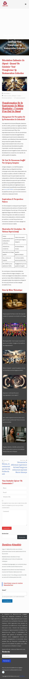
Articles (10, 667)
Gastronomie (7, 95)
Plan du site (5, 667)
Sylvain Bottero (7, 98)
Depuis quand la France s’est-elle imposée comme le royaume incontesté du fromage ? (14, 316)
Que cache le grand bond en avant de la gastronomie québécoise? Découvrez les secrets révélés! (14, 420)
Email (4, 590)
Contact (19, 670)
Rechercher (5, 533)
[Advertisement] (14, 24)
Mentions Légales (17, 667)
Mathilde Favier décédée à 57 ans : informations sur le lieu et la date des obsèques (12, 559)
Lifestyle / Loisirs (16, 95)
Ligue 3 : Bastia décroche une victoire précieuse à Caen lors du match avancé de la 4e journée (14, 551)
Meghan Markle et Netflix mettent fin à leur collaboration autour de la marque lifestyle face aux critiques (13, 449)
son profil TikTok (8, 189)
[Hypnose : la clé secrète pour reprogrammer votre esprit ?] (14, 381)
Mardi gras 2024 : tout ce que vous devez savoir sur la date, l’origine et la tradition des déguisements (14, 343)
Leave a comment (20, 98)
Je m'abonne (7, 601)
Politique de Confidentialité (9, 670)
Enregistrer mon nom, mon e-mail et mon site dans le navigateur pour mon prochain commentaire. (14, 505)
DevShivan (22, 676)
